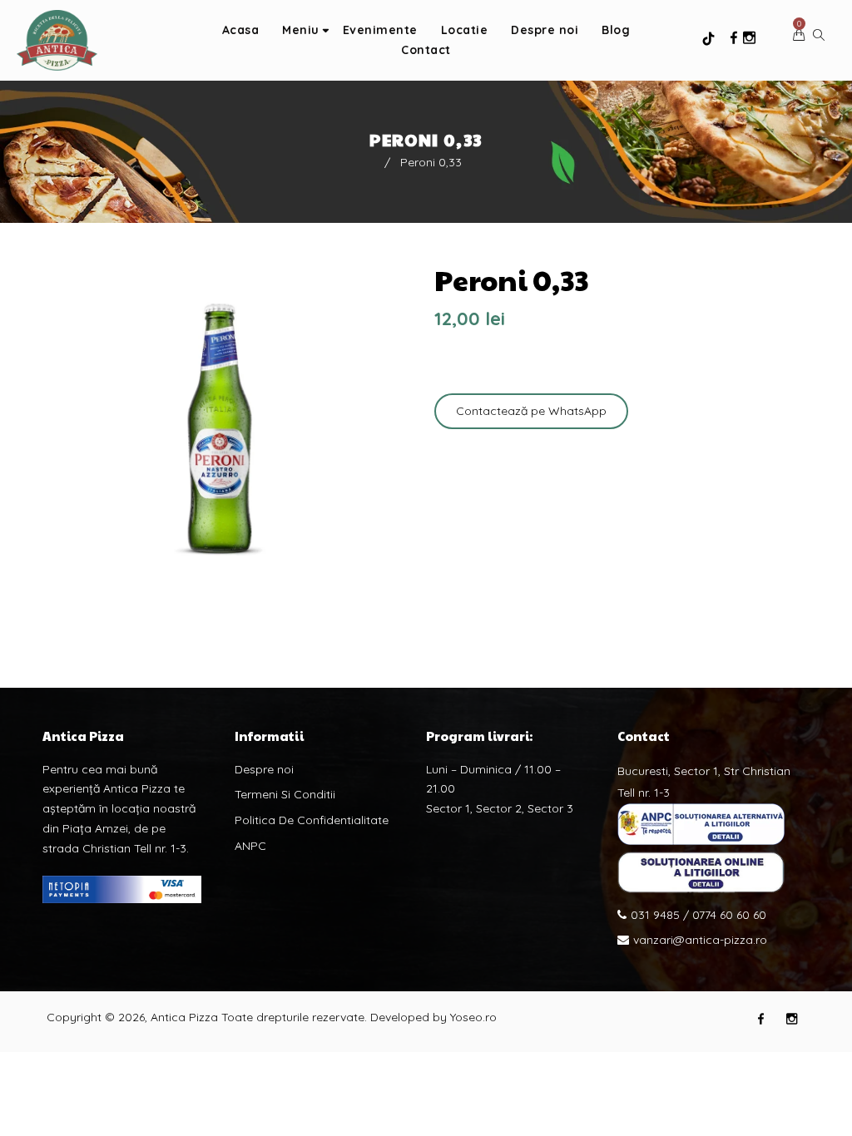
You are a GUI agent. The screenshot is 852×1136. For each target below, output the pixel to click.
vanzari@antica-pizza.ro (700, 939)
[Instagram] (749, 37)
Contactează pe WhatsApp (531, 410)
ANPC (250, 845)
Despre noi (264, 769)
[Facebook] (734, 37)
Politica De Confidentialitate (312, 819)
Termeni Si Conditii (285, 794)
